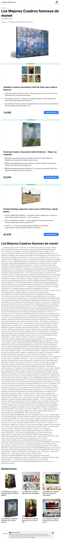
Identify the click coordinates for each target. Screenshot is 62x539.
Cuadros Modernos (8, 2)
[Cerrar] (53, 532)
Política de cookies (31, 537)
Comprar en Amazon (51, 112)
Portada (3, 22)
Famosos (4, 8)
